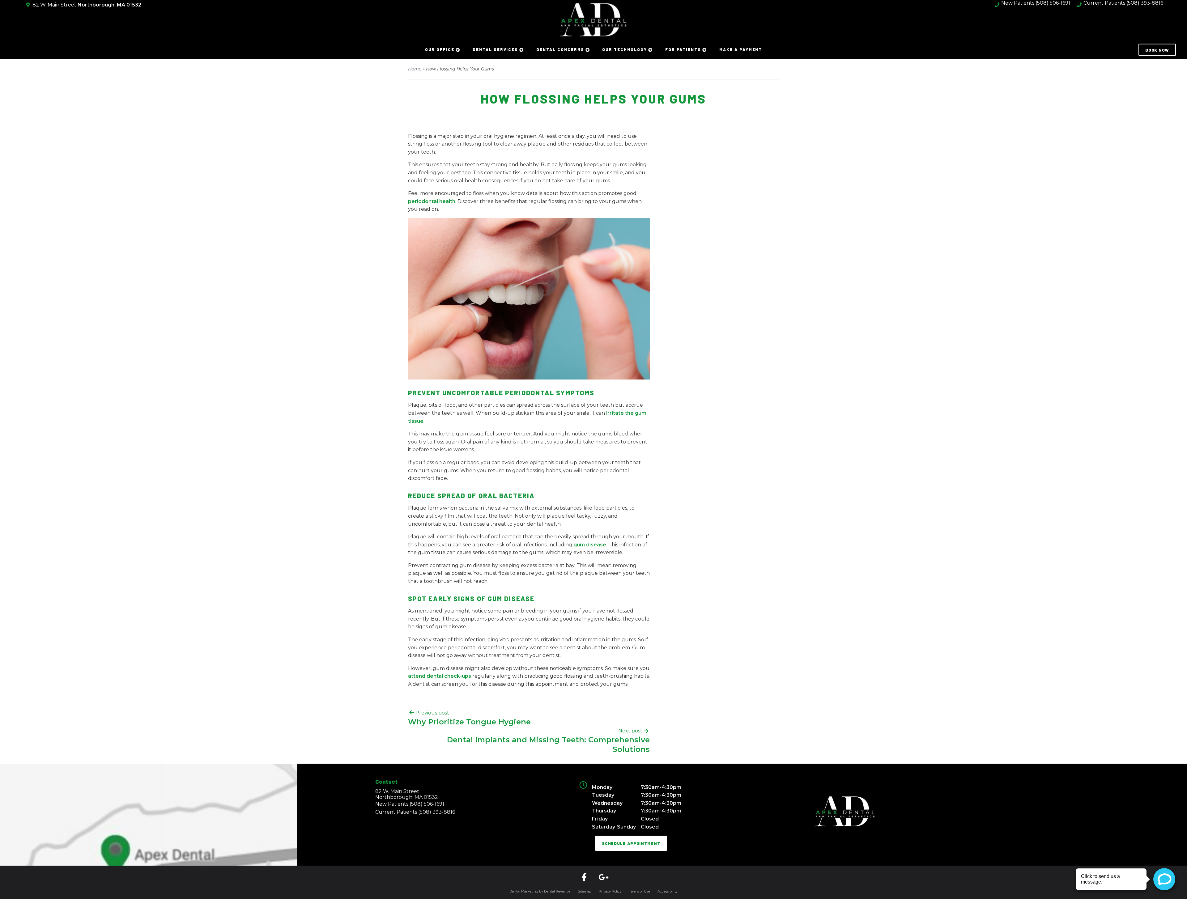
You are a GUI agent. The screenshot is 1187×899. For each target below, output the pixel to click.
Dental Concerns (560, 49)
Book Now (1157, 50)
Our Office (440, 49)
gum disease (589, 545)
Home (414, 69)
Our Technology (624, 49)
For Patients (683, 49)
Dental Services (495, 49)
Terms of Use (639, 891)
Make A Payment (740, 49)
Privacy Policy (610, 891)
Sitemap (584, 891)
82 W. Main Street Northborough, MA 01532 (406, 794)
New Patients (409, 804)
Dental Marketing (523, 891)
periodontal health (431, 201)
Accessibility (667, 891)
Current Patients (415, 812)
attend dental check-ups (439, 676)
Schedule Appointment (631, 843)
